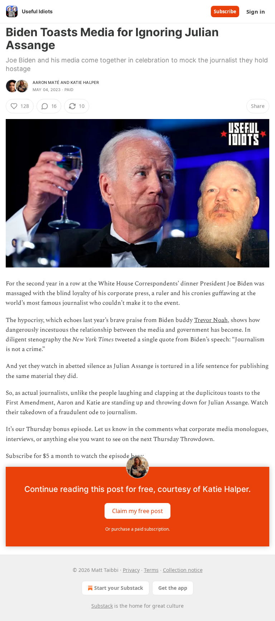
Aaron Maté (46, 82)
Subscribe (225, 11)
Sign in (255, 11)
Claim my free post (137, 511)
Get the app (172, 587)
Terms (151, 570)
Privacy (131, 570)
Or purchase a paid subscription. (137, 529)
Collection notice (183, 570)
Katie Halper (85, 82)
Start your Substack (118, 587)
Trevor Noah (211, 320)
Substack (102, 605)
